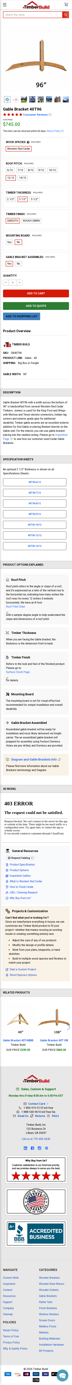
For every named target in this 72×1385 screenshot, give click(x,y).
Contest (7, 1290)
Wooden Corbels (49, 1290)
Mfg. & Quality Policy (15, 1348)
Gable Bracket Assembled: (30, 257)
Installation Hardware (51, 1344)
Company (8, 1308)
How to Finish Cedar (21, 887)
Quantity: (10, 275)
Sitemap (8, 1314)
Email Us (23, 1116)
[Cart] (67, 4)
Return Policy (54, 131)
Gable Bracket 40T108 (54, 1040)
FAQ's (55, 1116)
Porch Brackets (48, 1308)
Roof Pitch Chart (15, 606)
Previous (3, 1027)
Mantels (44, 1332)
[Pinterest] (47, 1148)
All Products (46, 1350)
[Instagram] (40, 1148)
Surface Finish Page (18, 672)
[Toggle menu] (4, 4)
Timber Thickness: (24, 192)
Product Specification (22, 864)
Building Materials (49, 1338)
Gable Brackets (48, 1296)
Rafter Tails (45, 1302)
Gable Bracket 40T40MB (18, 1040)
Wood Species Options (23, 975)
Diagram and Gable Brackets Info (34, 759)
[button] (62, 1375)
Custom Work (11, 1277)
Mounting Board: (24, 235)
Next (68, 1027)
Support (7, 1302)
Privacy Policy (11, 1342)
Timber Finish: (21, 214)
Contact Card (37, 1103)
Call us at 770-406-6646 (36, 1139)
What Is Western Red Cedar (26, 881)
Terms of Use (11, 1336)
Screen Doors (47, 1320)
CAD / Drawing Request (24, 892)
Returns (40, 1116)
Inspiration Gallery (20, 875)
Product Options (19, 870)
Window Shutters (49, 1314)
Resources (9, 1296)
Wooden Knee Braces (51, 1283)
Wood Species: (23, 142)
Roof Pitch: (20, 163)
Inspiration (9, 1283)
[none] (36, 59)
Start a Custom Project (23, 969)
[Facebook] (32, 1148)
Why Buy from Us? (20, 898)
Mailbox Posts (47, 1326)
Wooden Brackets (49, 1277)
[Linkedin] (25, 1148)
